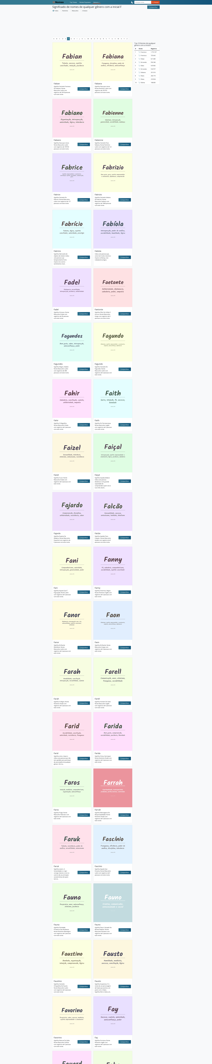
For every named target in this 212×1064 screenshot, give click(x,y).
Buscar (156, 2)
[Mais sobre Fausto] (112, 959)
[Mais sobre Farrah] (112, 788)
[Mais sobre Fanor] (71, 620)
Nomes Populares (85, 2)
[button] (153, 7)
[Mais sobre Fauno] (112, 902)
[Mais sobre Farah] (71, 677)
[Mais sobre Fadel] (71, 287)
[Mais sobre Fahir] (71, 398)
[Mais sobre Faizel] (71, 453)
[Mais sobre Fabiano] (71, 118)
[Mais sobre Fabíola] (112, 229)
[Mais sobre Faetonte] (112, 287)
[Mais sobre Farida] (112, 731)
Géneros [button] (96, 2)
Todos (56, 11)
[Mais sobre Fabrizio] (112, 172)
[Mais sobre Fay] (112, 1015)
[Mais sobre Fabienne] (112, 118)
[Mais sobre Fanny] (112, 566)
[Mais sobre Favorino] (71, 1015)
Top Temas (73, 2)
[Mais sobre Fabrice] (71, 172)
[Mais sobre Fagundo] (112, 342)
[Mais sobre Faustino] (71, 959)
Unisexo (84, 11)
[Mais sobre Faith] (112, 398)
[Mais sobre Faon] (112, 620)
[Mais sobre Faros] (71, 788)
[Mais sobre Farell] (112, 677)
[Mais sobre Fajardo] (71, 511)
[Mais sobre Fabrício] (71, 229)
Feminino (65, 11)
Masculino (75, 11)
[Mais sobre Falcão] (112, 511)
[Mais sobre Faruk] (71, 844)
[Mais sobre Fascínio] (112, 844)
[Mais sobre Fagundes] (71, 342)
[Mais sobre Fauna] (71, 902)
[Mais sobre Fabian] (71, 61)
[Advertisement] (106, 24)
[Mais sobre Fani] (71, 566)
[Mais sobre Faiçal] (112, 453)
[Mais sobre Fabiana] (112, 61)
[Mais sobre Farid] (71, 731)
